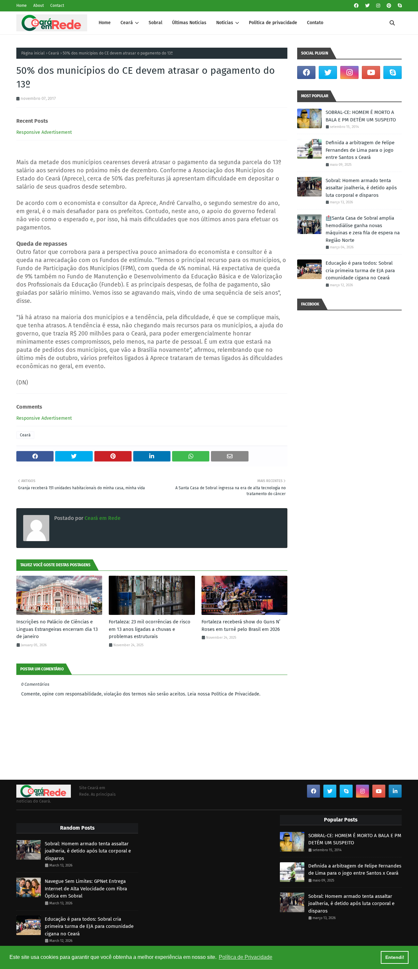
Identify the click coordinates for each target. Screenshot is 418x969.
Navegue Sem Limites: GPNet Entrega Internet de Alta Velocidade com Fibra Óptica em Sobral (86, 888)
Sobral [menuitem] (155, 22)
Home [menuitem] (105, 22)
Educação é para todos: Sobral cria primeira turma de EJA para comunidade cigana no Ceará (360, 270)
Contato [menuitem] (315, 22)
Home (21, 5)
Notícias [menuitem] (224, 22)
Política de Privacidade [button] (245, 957)
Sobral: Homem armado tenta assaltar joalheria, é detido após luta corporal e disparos (361, 188)
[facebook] (356, 5)
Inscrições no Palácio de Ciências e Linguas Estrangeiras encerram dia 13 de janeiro (57, 629)
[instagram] (378, 5)
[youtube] (371, 72)
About (38, 5)
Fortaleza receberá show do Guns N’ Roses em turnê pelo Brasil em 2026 (240, 625)
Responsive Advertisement (44, 132)
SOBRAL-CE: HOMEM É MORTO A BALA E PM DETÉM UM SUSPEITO (361, 116)
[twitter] (367, 5)
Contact (57, 5)
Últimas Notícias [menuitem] (189, 22)
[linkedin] (395, 791)
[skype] (399, 5)
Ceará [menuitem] (127, 22)
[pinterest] (389, 5)
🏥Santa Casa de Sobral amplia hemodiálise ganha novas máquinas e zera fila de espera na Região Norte (363, 229)
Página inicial (33, 53)
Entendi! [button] (394, 957)
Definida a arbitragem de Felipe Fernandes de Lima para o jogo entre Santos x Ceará (360, 150)
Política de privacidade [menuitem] (273, 22)
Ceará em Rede (102, 518)
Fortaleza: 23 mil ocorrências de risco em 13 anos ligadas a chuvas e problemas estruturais (149, 629)
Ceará (53, 53)
